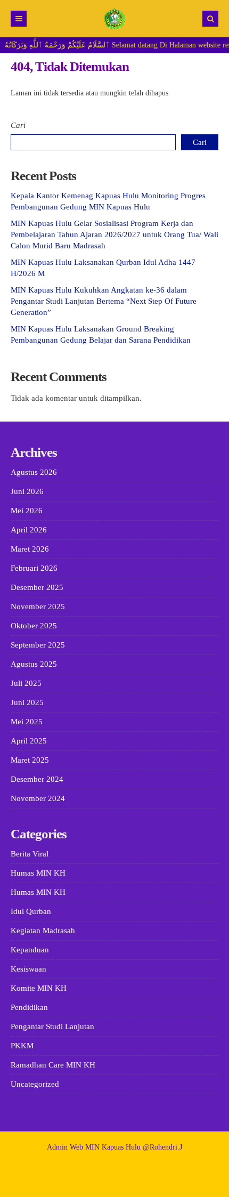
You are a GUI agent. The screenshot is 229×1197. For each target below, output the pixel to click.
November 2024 (38, 798)
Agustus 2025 (34, 664)
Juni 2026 (27, 491)
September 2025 (38, 645)
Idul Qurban (31, 911)
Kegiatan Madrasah (43, 930)
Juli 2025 (26, 683)
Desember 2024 (37, 779)
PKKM (22, 1045)
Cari (18, 125)
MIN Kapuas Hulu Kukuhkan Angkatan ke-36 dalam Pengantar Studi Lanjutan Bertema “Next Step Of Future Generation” (104, 301)
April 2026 (29, 529)
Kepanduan (30, 949)
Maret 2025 (30, 760)
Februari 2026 (34, 568)
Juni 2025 (27, 702)
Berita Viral (29, 854)
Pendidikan (29, 1007)
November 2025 (38, 606)
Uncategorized (35, 1084)
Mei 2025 (27, 721)
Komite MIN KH (39, 988)
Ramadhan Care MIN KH (53, 1065)
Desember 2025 (37, 587)
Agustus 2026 (34, 472)
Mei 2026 (27, 510)
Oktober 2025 (34, 625)
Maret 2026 (30, 549)
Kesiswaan (28, 969)
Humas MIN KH (38, 873)
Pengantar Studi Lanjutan (52, 1026)
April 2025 (29, 741)
